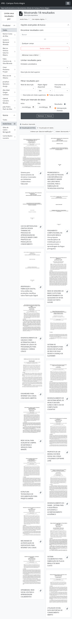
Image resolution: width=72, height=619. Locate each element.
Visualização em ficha (28, 128)
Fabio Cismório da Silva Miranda (9, 61)
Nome (5, 115)
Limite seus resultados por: (9, 16)
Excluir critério (45, 48)
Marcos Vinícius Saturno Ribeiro (9, 51)
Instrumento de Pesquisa (60, 86)
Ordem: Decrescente (62, 131)
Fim (39, 103)
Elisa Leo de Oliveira (9, 77)
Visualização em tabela (46, 128)
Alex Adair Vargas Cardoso (9, 92)
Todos (5, 30)
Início (22, 103)
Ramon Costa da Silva (9, 35)
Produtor (6, 25)
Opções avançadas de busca (33, 25)
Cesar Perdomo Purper (9, 69)
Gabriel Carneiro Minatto (9, 100)
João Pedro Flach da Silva (9, 108)
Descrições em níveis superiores (34, 95)
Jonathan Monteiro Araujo (9, 84)
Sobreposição (62, 108)
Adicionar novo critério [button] (30, 55)
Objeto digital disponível (42, 86)
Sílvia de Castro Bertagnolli (9, 129)
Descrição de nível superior (30, 72)
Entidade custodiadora (29, 64)
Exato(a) (60, 111)
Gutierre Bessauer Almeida (9, 42)
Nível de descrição (27, 85)
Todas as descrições (56, 95)
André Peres (9, 124)
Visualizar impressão (28, 124)
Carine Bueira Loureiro (9, 137)
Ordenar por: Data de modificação (41, 131)
